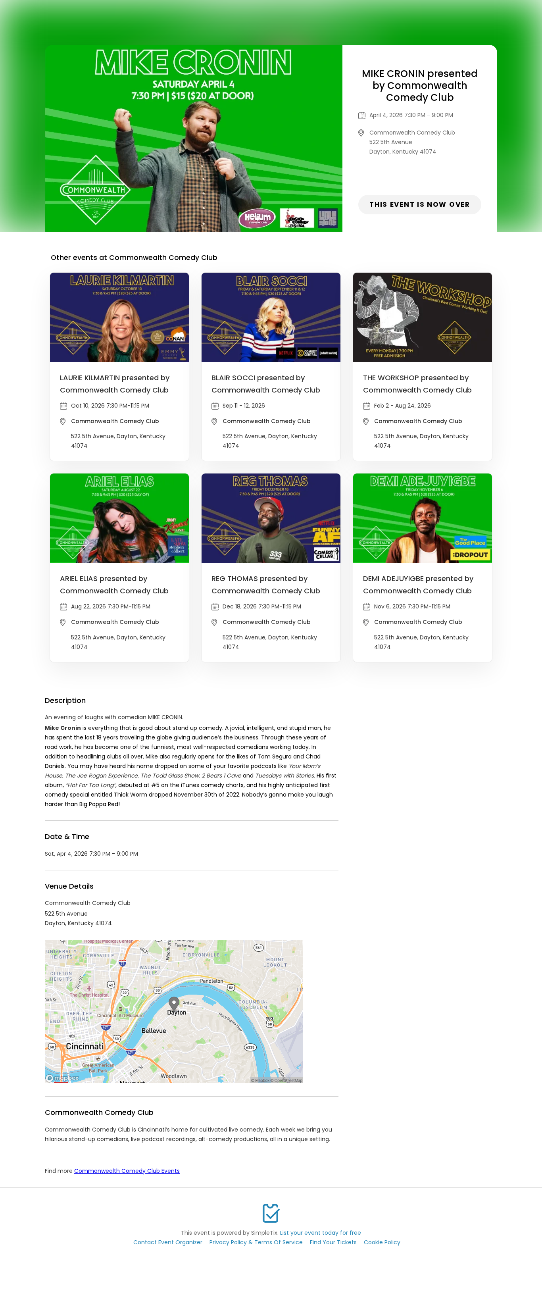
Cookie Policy (382, 1242)
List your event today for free (320, 1233)
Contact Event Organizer (167, 1242)
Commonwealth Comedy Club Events (127, 1171)
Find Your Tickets (333, 1242)
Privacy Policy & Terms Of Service (256, 1242)
